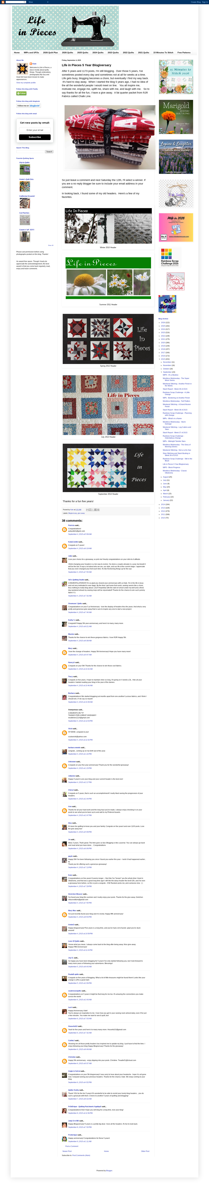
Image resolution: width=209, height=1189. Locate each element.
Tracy (70, 677)
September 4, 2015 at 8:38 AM (80, 641)
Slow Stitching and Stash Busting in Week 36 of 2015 (176, 454)
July (165, 480)
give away (81, 513)
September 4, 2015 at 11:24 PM (80, 950)
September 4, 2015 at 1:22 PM (80, 754)
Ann (70, 807)
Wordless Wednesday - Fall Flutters (176, 401)
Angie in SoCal (74, 1071)
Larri (70, 1007)
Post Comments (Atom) (81, 1155)
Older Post (145, 1151)
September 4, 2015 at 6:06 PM (80, 849)
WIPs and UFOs (31, 52)
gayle (70, 856)
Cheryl (71, 790)
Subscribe (35, 137)
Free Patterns (184, 52)
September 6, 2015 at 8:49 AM (80, 1049)
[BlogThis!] (90, 509)
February (166, 497)
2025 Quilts (82, 52)
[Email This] (87, 509)
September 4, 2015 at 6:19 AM (80, 548)
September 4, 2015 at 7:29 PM (80, 886)
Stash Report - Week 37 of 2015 (175, 433)
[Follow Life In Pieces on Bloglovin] (28, 107)
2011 (163, 514)
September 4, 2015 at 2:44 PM (80, 799)
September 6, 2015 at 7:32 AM (80, 1033)
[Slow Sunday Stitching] (176, 290)
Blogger (109, 1171)
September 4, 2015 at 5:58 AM (80, 534)
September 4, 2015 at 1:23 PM (80, 768)
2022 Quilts (128, 52)
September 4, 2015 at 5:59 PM (80, 832)
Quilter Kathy (73, 1090)
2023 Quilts (113, 52)
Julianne (71, 776)
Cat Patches (24, 213)
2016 (163, 356)
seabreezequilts (74, 991)
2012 (163, 511)
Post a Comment (71, 1146)
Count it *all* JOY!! (26, 230)
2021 (163, 339)
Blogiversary (72, 513)
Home (17, 52)
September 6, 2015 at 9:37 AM (80, 1063)
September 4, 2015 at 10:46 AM (80, 686)
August (166, 477)
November (167, 365)
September (167, 372)
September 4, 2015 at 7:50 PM (80, 903)
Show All (50, 245)
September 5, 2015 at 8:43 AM (80, 967)
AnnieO (71, 925)
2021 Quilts (143, 52)
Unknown (72, 762)
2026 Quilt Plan (50, 52)
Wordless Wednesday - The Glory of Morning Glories (177, 446)
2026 (163, 323)
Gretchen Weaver (75, 894)
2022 (163, 336)
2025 (163, 326)
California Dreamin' (27, 196)
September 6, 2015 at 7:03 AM (80, 1019)
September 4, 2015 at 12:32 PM (80, 740)
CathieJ (71, 1041)
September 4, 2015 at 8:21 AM (80, 626)
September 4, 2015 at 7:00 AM (80, 572)
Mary (70, 648)
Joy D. (70, 958)
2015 (163, 359)
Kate (70, 875)
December (167, 362)
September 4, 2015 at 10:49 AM (80, 702)
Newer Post (67, 1151)
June (165, 484)
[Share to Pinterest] (98, 509)
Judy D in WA (73, 1121)
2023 (163, 333)
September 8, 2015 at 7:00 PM (80, 1127)
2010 (163, 518)
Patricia (71, 525)
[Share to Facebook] (95, 509)
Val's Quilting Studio (76, 580)
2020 (163, 343)
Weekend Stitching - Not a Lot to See (177, 450)
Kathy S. (71, 620)
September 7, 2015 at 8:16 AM (80, 1099)
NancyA (71, 662)
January (166, 500)
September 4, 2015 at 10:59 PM (80, 934)
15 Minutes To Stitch (163, 52)
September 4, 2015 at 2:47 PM (80, 815)
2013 (163, 508)
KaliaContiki (73, 542)
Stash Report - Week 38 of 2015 (175, 410)
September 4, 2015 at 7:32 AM (80, 596)
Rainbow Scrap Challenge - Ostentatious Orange (173, 437)
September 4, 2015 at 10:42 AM (80, 669)
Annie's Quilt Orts (26, 179)
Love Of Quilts (74, 941)
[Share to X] (92, 509)
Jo (69, 840)
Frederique (72, 1135)
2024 (163, 329)
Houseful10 (72, 1026)
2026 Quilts (67, 52)
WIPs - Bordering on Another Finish (176, 398)
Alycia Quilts (24, 163)
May (165, 487)
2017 (163, 353)
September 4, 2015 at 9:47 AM (80, 655)
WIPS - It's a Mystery (170, 375)
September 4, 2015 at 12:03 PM (80, 721)
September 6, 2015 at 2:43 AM (80, 1000)
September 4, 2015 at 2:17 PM (80, 782)
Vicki (70, 729)
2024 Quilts (98, 52)
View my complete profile (26, 83)
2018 (163, 349)
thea (70, 823)
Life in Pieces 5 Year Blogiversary (176, 464)
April (165, 490)
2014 (163, 504)
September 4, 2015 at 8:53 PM (80, 917)
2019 (163, 346)
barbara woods (74, 748)
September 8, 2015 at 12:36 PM (80, 1113)
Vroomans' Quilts (75, 604)
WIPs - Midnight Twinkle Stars (174, 441)
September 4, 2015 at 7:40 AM (80, 612)
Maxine (71, 634)
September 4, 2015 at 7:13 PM (80, 867)
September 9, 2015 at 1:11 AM (79, 1141)
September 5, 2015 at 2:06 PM (80, 983)
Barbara (71, 693)
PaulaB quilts (73, 974)
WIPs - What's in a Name (172, 418)
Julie (70, 556)
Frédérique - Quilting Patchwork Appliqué (84, 1107)
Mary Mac (72, 911)
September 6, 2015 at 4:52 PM (80, 1082)
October (166, 369)
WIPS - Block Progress (171, 467)
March (165, 494)
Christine (72, 1057)
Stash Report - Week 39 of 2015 (175, 389)
